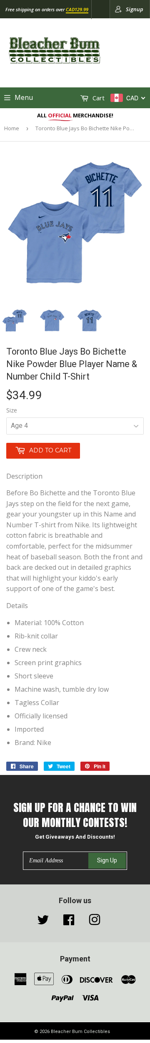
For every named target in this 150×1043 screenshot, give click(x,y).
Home (11, 128)
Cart (98, 98)
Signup (134, 9)
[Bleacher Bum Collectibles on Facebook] (69, 921)
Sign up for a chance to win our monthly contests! (75, 815)
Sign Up (107, 860)
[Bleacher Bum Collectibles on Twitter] (43, 921)
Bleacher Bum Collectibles (80, 1031)
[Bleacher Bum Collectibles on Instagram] (94, 921)
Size (11, 410)
